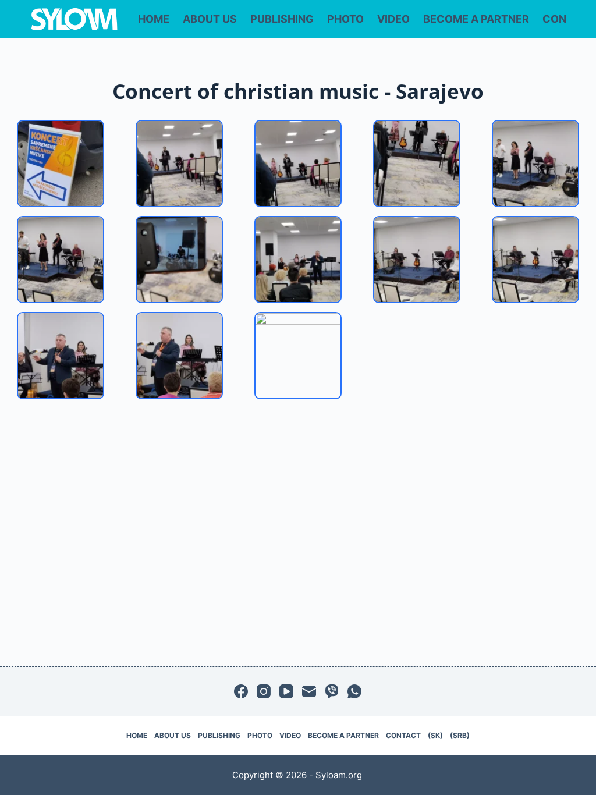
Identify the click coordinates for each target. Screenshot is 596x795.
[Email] (309, 691)
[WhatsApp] (354, 691)
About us (210, 19)
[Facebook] (241, 691)
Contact (403, 735)
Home (153, 19)
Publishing (282, 19)
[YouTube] (286, 691)
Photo (345, 19)
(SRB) (460, 735)
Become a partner (476, 19)
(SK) (435, 735)
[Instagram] (264, 691)
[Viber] (332, 691)
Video (393, 19)
